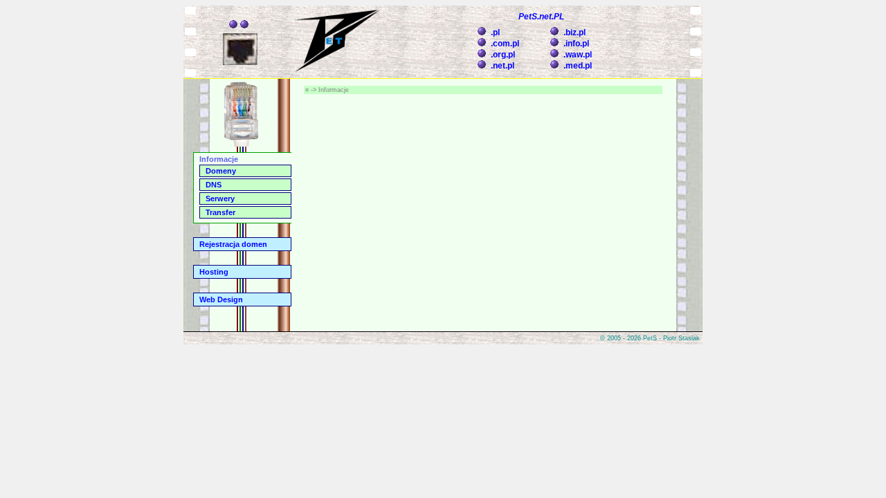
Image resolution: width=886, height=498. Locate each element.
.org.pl (503, 54)
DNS (214, 185)
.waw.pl (577, 54)
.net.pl (502, 66)
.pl (495, 32)
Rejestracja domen (233, 244)
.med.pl (577, 66)
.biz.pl (574, 32)
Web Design (221, 299)
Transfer (220, 212)
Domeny (221, 171)
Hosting (213, 272)
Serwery (220, 198)
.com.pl (505, 43)
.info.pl (576, 43)
